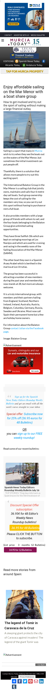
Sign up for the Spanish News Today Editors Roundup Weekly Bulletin (24, 400)
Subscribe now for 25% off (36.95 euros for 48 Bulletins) (25, 418)
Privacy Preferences (27, 677)
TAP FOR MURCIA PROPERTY (24, 71)
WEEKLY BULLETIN (38, 35)
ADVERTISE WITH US (21, 35)
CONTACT (8, 35)
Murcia (38, 150)
